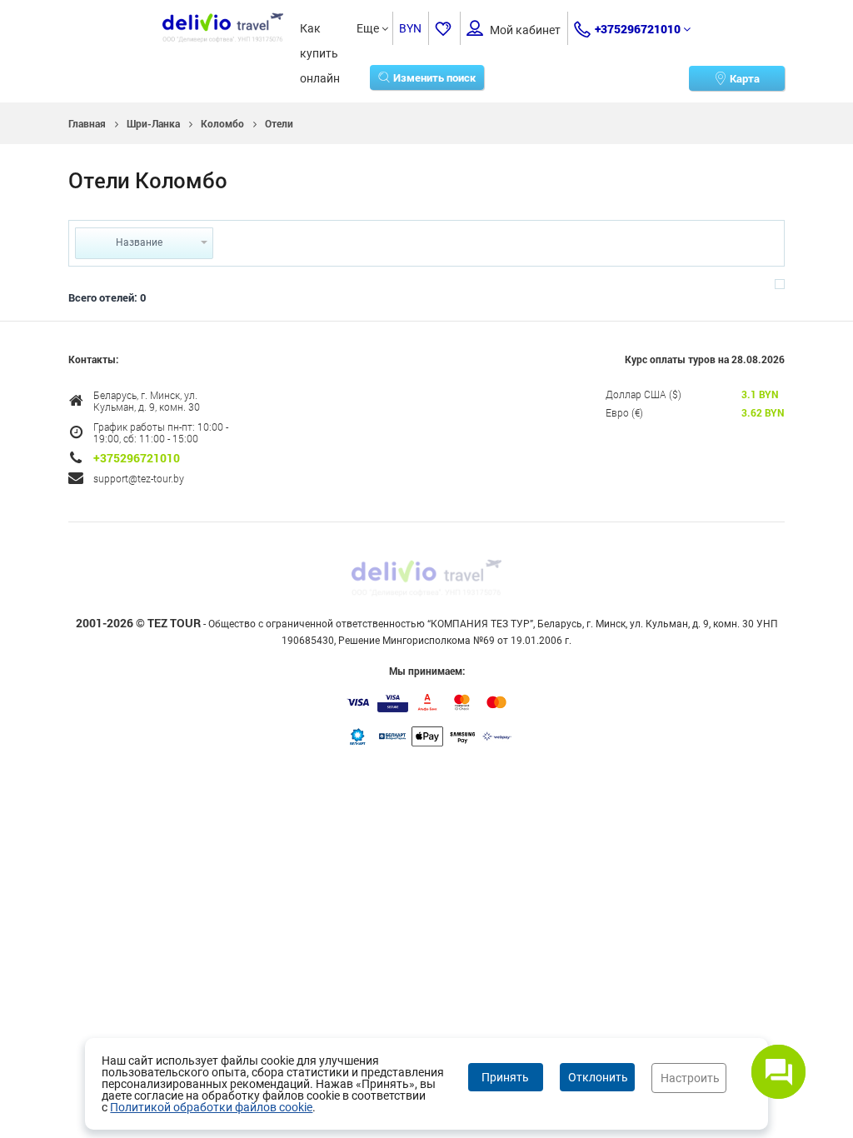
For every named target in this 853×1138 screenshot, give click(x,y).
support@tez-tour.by (138, 478)
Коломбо (222, 123)
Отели (279, 123)
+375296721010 (638, 29)
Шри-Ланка (153, 123)
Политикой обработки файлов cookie (211, 1107)
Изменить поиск (434, 77)
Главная (87, 123)
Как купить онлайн (320, 31)
